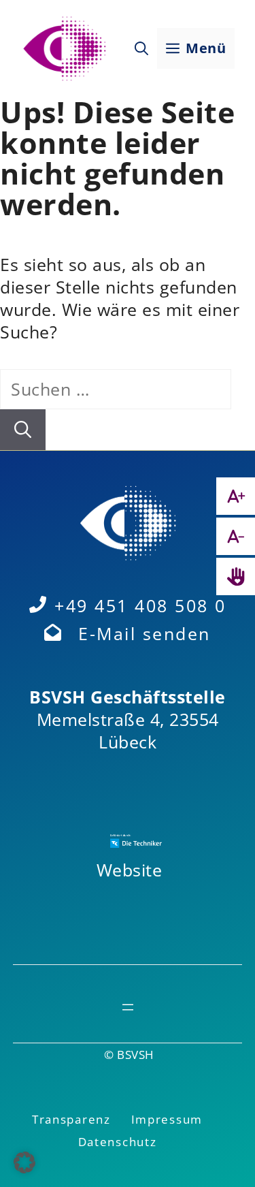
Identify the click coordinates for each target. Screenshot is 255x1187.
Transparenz (71, 1119)
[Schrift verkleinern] (235, 536)
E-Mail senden (144, 633)
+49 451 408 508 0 (140, 605)
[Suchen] (23, 429)
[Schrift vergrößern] (235, 496)
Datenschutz (117, 1142)
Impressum (167, 1119)
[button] (141, 48)
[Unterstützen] (235, 576)
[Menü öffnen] (128, 1007)
